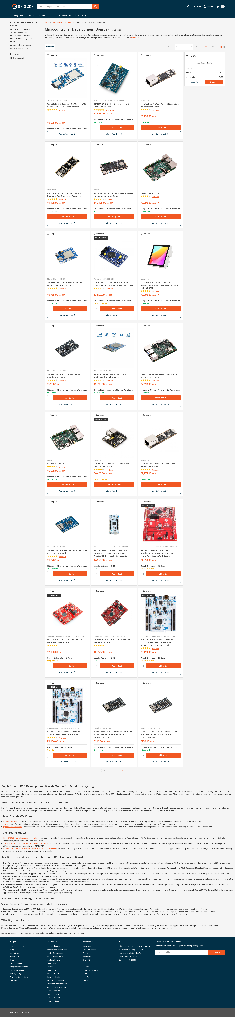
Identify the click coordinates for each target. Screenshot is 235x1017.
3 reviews (109, 289)
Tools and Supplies (54, 1001)
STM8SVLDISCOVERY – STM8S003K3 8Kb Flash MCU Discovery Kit (29, 848)
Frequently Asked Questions (21, 967)
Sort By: (171, 47)
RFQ (51, 15)
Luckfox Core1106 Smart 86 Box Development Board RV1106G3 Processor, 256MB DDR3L (160, 285)
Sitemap (13, 980)
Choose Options (160, 127)
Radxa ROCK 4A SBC (56, 463)
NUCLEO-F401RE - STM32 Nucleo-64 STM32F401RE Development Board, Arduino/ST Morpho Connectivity (157, 642)
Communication (53, 963)
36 (209, 47)
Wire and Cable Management (58, 987)
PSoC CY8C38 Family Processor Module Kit (20, 838)
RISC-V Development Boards (20, 45)
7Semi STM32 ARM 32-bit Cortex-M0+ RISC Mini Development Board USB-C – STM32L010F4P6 (113, 734)
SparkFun (86, 977)
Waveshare (87, 956)
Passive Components (55, 953)
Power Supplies (53, 994)
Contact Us (74, 15)
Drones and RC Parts (55, 956)
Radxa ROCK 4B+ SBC (150, 193)
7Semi (5, 824)
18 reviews (109, 110)
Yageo (85, 953)
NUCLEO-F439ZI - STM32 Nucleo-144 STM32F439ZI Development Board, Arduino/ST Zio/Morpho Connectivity (111, 553)
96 (216, 47)
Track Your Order (17, 970)
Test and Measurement (56, 997)
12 (203, 47)
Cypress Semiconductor (12, 827)
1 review (62, 646)
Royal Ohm (87, 946)
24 (206, 47)
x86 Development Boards (19, 48)
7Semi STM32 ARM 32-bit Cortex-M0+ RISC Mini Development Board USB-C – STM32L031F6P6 (160, 734)
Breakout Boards (53, 960)
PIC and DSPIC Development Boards (23, 39)
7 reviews (155, 110)
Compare (50, 47)
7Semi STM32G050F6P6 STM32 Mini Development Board (26, 843)
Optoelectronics (53, 973)
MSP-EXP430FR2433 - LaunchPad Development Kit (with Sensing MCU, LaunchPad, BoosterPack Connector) (157, 553)
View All (86, 980)
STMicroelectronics (10, 821)
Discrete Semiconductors (56, 980)
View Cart (195, 82)
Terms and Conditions (19, 977)
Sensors (50, 967)
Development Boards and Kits (58, 949)
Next (124, 770)
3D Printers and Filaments (57, 984)
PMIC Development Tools (19, 42)
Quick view (67, 78)
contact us (135, 37)
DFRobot (86, 967)
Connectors (51, 970)
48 (213, 47)
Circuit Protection (53, 990)
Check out (214, 82)
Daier (85, 973)
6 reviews (109, 199)
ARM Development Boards (20, 29)
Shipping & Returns (17, 963)
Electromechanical (54, 977)
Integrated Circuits (54, 946)
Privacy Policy (15, 973)
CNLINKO (86, 960)
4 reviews (109, 381)
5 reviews (62, 110)
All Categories (16, 15)
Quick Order (61, 15)
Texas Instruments (90, 949)
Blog (84, 15)
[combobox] (68, 6)
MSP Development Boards (20, 35)
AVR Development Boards (19, 32)
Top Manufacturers (36, 15)
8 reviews (62, 557)
